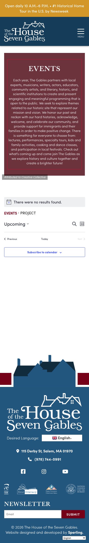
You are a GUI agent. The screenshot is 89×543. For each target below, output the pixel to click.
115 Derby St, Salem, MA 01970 (47, 450)
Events (10, 213)
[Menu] (81, 31)
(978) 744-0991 (47, 459)
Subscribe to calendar (42, 252)
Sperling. (75, 532)
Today (44, 239)
